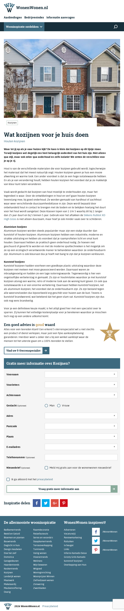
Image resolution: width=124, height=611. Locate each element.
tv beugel (68, 545)
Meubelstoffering (13, 588)
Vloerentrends (40, 557)
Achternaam (13, 395)
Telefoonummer (20, 457)
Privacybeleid (50, 606)
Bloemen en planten (14, 537)
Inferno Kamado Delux (75, 553)
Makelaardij (10, 584)
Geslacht (16, 405)
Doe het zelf (10, 553)
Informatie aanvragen (60, 17)
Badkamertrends (12, 529)
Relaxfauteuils (40, 533)
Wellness (37, 561)
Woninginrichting (42, 572)
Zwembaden (39, 588)
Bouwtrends (10, 541)
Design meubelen (13, 549)
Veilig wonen (39, 553)
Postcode (11, 426)
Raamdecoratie (41, 529)
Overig (7, 592)
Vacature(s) (70, 533)
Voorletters (12, 384)
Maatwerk (9, 580)
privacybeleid (45, 479)
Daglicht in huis (12, 545)
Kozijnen (12, 122)
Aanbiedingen (13, 17)
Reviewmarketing (73, 537)
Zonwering (38, 584)
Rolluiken (69, 541)
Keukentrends (11, 568)
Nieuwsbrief (18, 467)
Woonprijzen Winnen (43, 576)
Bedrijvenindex (34, 17)
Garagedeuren (11, 561)
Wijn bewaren (40, 564)
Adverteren (69, 529)
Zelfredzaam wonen (43, 580)
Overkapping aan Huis (75, 564)
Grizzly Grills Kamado (74, 557)
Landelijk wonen (12, 576)
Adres (9, 415)
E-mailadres (13, 446)
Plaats (10, 436)
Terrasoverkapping (42, 545)
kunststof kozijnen (73, 561)
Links (66, 549)
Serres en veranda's (43, 537)
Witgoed (37, 568)
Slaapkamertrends (42, 541)
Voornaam (12, 374)
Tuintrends (38, 549)
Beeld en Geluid (12, 533)
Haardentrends (11, 564)
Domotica (9, 557)
